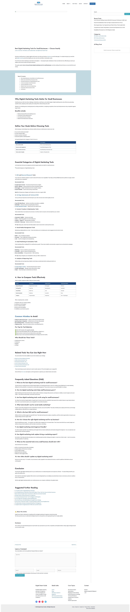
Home (63, 3)
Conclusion (23, 89)
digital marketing (20, 58)
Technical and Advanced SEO (100, 40)
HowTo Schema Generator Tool (21, 363)
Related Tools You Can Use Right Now (28, 86)
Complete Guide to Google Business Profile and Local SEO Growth (28, 504)
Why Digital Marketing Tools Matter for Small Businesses (32, 78)
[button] (70, 3)
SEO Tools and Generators (99, 38)
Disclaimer (93, 606)
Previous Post (17, 544)
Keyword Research (27, 175)
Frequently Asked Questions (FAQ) (28, 87)
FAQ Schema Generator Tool (20, 361)
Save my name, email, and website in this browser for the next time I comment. (32, 573)
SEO (17, 175)
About (68, 3)
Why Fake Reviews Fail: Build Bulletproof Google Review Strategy (28, 500)
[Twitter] (46, 602)
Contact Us (81, 606)
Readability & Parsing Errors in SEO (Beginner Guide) (104, 29)
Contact (86, 3)
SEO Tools (75, 3)
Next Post (74, 544)
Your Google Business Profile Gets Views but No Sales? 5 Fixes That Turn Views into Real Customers (35, 492)
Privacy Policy (87, 606)
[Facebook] (36, 602)
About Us (77, 606)
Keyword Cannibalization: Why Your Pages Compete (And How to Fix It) (108, 22)
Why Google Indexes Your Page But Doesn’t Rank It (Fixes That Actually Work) (109, 25)
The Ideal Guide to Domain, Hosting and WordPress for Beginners (28, 503)
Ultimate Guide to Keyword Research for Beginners (25, 495)
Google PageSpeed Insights (21, 206)
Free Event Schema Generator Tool (22, 364)
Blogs (80, 3)
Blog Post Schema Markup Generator (22, 358)
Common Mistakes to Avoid (26, 84)
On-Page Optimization (23, 195)
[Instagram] (39, 602)
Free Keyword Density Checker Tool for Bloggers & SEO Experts (27, 496)
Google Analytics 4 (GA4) (20, 266)
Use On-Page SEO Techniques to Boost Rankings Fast (26, 498)
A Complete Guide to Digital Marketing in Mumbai (25, 490)
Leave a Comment (18, 50)
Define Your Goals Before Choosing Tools (29, 79)
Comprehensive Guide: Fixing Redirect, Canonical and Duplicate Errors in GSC (109, 27)
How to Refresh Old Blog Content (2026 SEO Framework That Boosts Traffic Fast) (110, 20)
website (48, 56)
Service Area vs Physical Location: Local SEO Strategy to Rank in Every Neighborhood (32, 501)
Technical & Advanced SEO (57, 597)
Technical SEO (35, 195)
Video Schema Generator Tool (21, 360)
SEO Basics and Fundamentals (29, 50)
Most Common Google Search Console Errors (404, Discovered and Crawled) (30, 493)
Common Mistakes (22, 316)
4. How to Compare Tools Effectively (28, 82)
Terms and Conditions (90, 608)
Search (95, 11)
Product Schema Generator (20, 366)
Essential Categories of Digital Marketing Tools (30, 81)
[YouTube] (42, 602)
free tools (24, 371)
